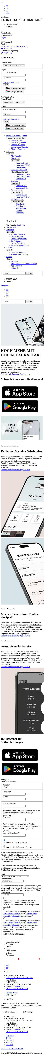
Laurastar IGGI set (23, 197)
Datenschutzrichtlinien (11, 914)
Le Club (9, 247)
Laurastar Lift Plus (23, 176)
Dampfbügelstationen (19, 170)
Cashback (14, 268)
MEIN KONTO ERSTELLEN (14, 66)
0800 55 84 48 (11, 993)
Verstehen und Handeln (20, 245)
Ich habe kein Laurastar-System (15, 842)
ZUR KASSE (6, 48)
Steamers (14, 181)
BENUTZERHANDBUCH (17, 989)
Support (9, 257)
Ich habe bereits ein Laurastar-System (17, 847)
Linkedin (9, 1045)
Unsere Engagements (19, 239)
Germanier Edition (18, 145)
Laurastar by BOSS (18, 142)
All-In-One (15, 158)
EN (7, 13)
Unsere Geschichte (18, 243)
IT (7, 11)
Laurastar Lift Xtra (23, 174)
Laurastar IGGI (22, 188)
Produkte (9, 151)
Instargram (10, 1036)
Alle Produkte (16, 156)
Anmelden (28, 1012)
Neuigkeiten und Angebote (16, 136)
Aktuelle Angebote (18, 149)
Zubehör (19, 211)
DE (7, 8)
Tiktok (8, 1038)
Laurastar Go (21, 167)
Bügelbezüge (21, 206)
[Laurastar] (22, 20)
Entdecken (21, 225)
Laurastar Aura (16, 140)
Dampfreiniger (16, 190)
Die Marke (10, 230)
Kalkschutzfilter (17, 199)
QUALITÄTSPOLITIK (15, 986)
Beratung (14, 261)
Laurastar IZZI (21, 186)
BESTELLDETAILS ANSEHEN (14, 46)
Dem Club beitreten (18, 252)
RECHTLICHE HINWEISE (12, 1049)
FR (7, 6)
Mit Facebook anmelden (16, 89)
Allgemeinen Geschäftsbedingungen (20, 915)
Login (3, 37)
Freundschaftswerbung (19, 254)
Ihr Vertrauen (16, 241)
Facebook (9, 1040)
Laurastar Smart (22, 163)
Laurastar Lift (21, 179)
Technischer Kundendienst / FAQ (24, 264)
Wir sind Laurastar (18, 234)
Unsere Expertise (17, 236)
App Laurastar (16, 266)
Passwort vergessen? (11, 82)
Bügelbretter (20, 204)
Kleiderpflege (21, 208)
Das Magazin (11, 227)
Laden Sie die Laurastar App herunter (15, 374)
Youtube (9, 1042)
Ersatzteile (20, 213)
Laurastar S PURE (23, 165)
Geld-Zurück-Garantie (19, 147)
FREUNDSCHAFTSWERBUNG (19, 978)
